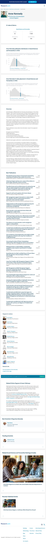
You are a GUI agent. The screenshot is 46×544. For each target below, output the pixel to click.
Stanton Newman (10, 341)
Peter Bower (9, 322)
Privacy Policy (38, 533)
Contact (31, 528)
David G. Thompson (11, 331)
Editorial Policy (39, 530)
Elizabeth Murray (10, 336)
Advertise (32, 533)
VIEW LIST (32, 1)
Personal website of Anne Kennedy (10, 369)
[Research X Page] (44, 524)
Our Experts (25, 541)
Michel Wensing (10, 356)
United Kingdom (14, 18)
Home (2, 9)
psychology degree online (11, 402)
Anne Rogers (9, 317)
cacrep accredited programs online (19, 394)
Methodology (26, 530)
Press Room (32, 530)
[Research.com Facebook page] (42, 524)
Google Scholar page (7, 371)
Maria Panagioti (10, 346)
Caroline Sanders (10, 326)
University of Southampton (17, 16)
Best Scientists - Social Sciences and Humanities (11, 9)
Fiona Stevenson (10, 351)
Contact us (42, 376)
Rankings (25, 528)
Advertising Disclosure (40, 528)
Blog (24, 533)
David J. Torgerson (11, 361)
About (24, 538)
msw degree (31, 403)
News (24, 536)
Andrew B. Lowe (10, 439)
